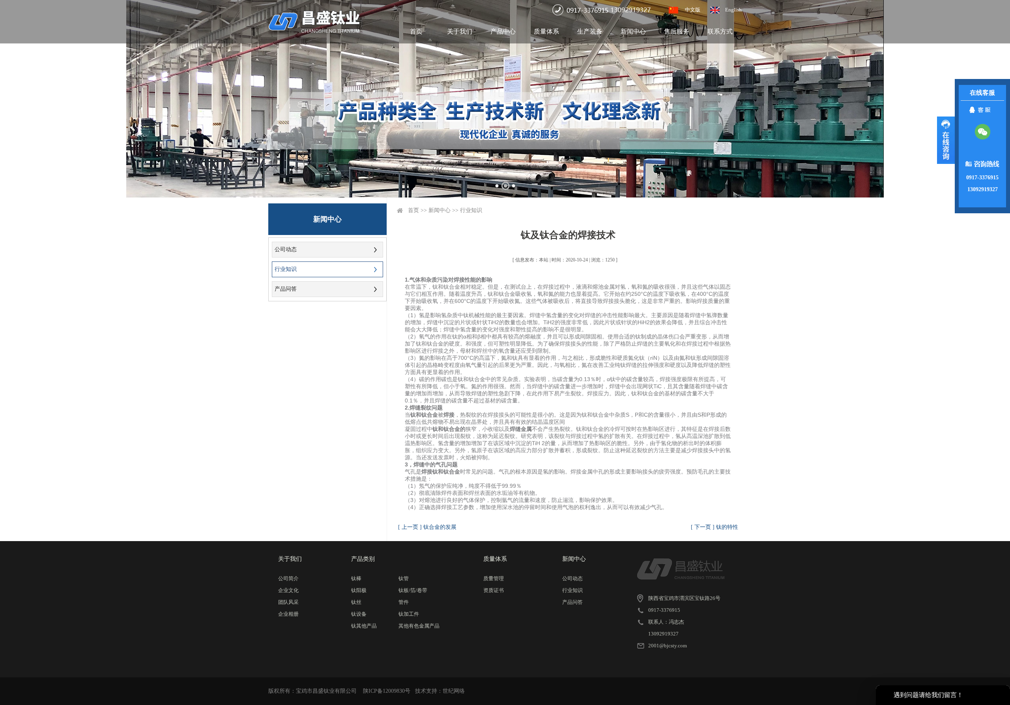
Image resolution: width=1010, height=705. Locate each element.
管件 (403, 602)
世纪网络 (454, 691)
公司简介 (288, 578)
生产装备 (589, 31)
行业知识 (286, 269)
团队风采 (288, 602)
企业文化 (288, 590)
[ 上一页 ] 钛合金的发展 (427, 527)
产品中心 (503, 31)
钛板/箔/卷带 (412, 590)
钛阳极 (359, 590)
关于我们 (459, 31)
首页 (416, 31)
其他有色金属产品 (419, 626)
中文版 (692, 10)
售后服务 (676, 31)
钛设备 (359, 614)
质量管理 (493, 578)
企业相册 (288, 614)
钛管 (403, 578)
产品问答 (286, 289)
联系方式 (720, 31)
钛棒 (356, 578)
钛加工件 (408, 614)
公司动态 (286, 249)
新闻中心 (633, 31)
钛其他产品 (364, 626)
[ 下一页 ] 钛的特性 (714, 527)
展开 (946, 140)
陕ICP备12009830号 (386, 691)
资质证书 (493, 590)
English (733, 10)
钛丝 (356, 602)
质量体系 (546, 31)
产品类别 (363, 559)
